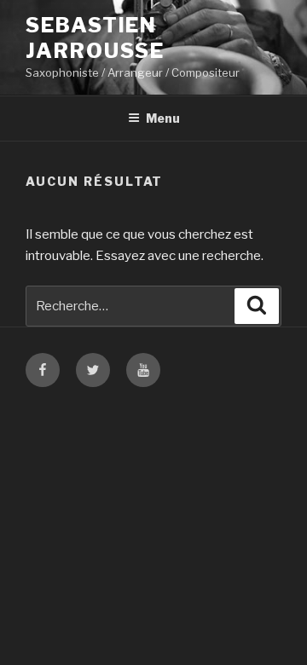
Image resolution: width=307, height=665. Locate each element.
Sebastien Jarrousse (95, 38)
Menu (163, 118)
